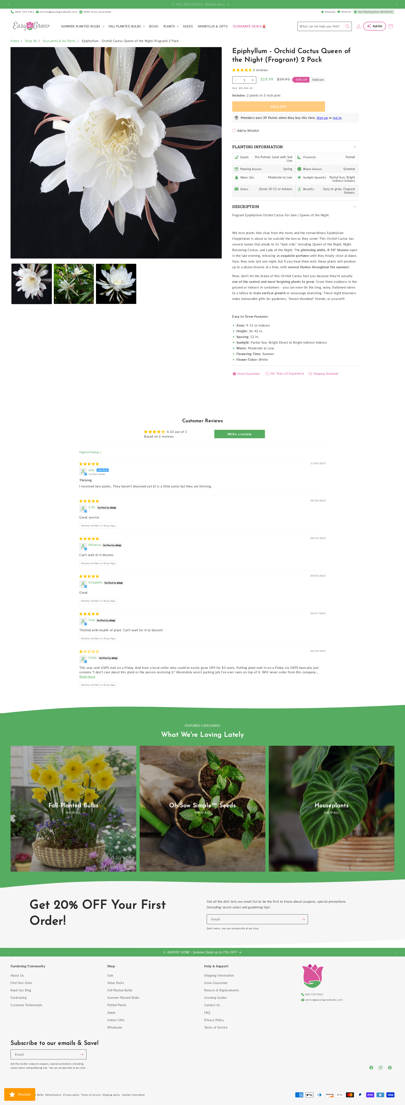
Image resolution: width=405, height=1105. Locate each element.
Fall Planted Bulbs (119, 990)
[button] (82, 26)
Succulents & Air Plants (59, 41)
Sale (110, 975)
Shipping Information (219, 975)
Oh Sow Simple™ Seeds (202, 806)
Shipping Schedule (325, 373)
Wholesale (114, 1027)
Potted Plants (116, 1005)
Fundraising (19, 997)
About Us (17, 975)
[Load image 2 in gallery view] (74, 284)
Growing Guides (215, 997)
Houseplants (332, 806)
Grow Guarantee (248, 373)
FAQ (207, 1012)
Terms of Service (216, 1027)
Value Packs (115, 983)
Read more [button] (87, 676)
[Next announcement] (396, 4)
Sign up (322, 118)
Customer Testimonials (26, 1005)
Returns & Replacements (221, 990)
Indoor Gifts (115, 1020)
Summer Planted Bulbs (123, 997)
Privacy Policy (214, 1020)
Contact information (133, 1094)
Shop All (31, 41)
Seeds (111, 1012)
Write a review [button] (239, 434)
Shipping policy (111, 1094)
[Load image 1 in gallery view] (32, 284)
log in (337, 118)
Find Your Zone (21, 983)
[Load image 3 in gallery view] (116, 284)
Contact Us (212, 1005)
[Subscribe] (303, 919)
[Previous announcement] (8, 4)
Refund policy (53, 1094)
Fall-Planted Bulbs (74, 806)
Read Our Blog (21, 990)
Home (15, 41)
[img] (89, 464)
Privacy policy (71, 1094)
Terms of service (91, 1094)
